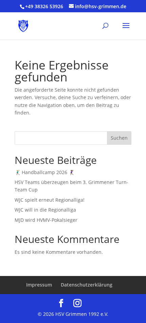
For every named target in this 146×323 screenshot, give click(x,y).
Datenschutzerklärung (86, 284)
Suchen (119, 138)
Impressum (39, 284)
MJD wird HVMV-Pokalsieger (46, 220)
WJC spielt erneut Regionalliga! (50, 200)
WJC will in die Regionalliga (45, 209)
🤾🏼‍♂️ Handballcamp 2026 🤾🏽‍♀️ (44, 172)
